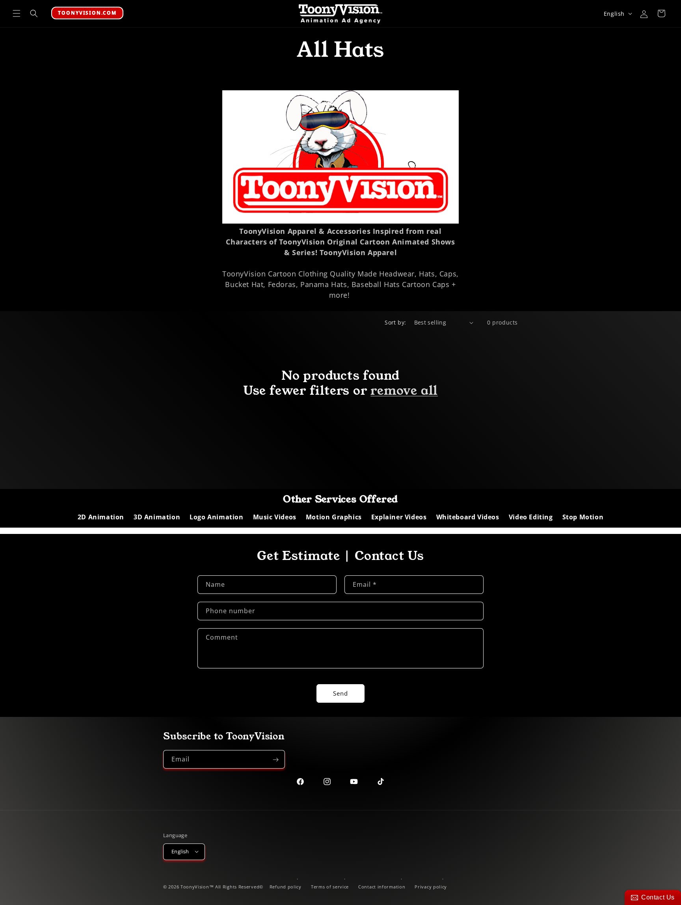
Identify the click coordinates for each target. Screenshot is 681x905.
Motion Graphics (334, 517)
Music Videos (274, 517)
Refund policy (285, 887)
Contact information (381, 887)
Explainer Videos (399, 517)
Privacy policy (431, 887)
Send (340, 693)
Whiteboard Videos (467, 517)
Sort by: (395, 322)
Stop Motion (583, 517)
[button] (16, 13)
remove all (404, 390)
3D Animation (157, 517)
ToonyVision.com (87, 12)
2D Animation (101, 517)
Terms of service (330, 887)
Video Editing (531, 517)
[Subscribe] (276, 759)
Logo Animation (216, 517)
